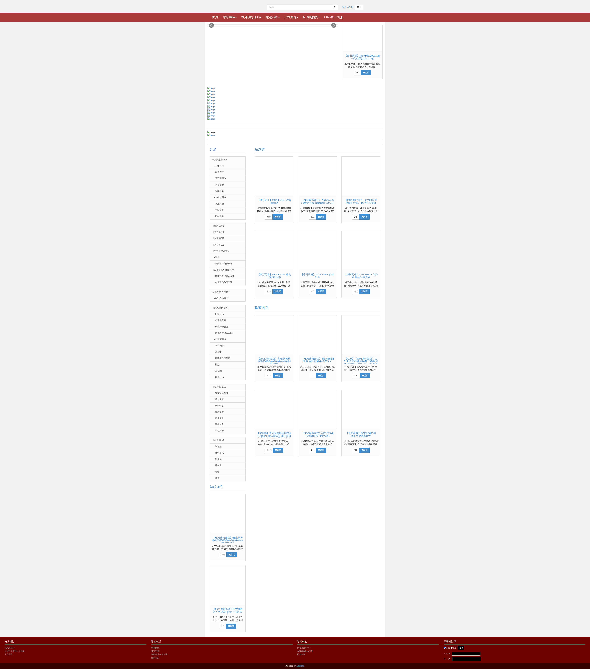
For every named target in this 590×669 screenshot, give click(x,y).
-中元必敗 (218, 166)
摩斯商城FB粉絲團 (159, 654)
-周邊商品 (218, 377)
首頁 (215, 17)
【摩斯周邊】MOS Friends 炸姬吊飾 (317, 276)
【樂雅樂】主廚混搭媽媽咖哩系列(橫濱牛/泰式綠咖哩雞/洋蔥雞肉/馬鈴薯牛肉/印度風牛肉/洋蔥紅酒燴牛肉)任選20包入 (274, 437)
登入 (344, 7)
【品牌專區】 (218, 440)
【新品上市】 (218, 226)
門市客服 (301, 654)
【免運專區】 (218, 238)
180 (355, 450)
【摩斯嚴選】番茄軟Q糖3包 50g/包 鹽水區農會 (361, 434)
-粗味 (215, 472)
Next (333, 25)
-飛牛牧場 (218, 405)
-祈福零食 (218, 185)
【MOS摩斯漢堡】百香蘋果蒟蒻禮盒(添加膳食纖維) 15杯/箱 (317, 201)
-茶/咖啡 (217, 371)
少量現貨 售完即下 (221, 292)
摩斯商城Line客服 (305, 651)
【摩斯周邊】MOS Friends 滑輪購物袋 (274, 201)
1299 (222, 554)
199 (312, 291)
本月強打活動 (250, 17)
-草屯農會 (218, 431)
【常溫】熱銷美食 (220, 251)
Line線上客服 (333, 17)
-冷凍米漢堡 (219, 320)
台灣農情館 (310, 17)
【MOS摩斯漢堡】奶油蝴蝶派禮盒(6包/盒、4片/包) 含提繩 (361, 201)
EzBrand (300, 666)
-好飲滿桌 (218, 191)
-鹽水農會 (218, 399)
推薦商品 (261, 308)
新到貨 (260, 149)
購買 (367, 72)
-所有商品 (218, 314)
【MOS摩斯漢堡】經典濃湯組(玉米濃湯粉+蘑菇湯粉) (317, 434)
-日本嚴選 (218, 216)
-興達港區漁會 (220, 393)
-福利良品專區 (220, 298)
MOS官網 (155, 651)
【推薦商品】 (218, 232)
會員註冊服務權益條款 (15, 651)
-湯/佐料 (217, 352)
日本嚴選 (290, 17)
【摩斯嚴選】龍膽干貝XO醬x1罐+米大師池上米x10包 (362, 57)
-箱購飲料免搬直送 (222, 263)
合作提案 (155, 658)
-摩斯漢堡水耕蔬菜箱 (223, 276)
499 (312, 217)
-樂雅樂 (217, 446)
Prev (211, 25)
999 (222, 626)
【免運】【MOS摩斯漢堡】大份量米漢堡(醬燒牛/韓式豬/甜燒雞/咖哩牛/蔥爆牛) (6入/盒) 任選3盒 (361, 362)
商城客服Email (304, 648)
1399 (269, 450)
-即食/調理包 (219, 339)
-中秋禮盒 (218, 210)
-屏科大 (217, 465)
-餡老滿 (217, 459)
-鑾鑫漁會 (218, 412)
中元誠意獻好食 (219, 159)
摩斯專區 (229, 17)
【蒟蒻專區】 (218, 245)
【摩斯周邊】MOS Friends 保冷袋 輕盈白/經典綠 (361, 276)
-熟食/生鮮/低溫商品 (223, 333)
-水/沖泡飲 (218, 345)
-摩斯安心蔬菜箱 (221, 358)
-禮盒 (215, 364)
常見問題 (9, 654)
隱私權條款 (10, 648)
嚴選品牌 (272, 17)
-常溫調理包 (219, 178)
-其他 (215, 478)
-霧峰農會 (218, 418)
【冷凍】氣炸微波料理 (223, 270)
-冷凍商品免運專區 (222, 282)
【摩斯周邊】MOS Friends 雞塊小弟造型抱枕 (274, 276)
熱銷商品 (216, 487)
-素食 (215, 257)
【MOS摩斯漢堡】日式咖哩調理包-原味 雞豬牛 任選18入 (228, 612)
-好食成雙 (218, 172)
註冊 (350, 7)
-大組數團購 (219, 197)
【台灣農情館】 (219, 387)
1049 (356, 375)
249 (355, 217)
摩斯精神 (155, 648)
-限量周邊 (218, 204)
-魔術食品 (218, 453)
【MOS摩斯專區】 (221, 308)
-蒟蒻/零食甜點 (220, 327)
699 (269, 217)
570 (357, 72)
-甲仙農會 (218, 424)
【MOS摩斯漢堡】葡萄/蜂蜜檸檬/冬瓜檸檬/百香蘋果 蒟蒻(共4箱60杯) (227, 540)
